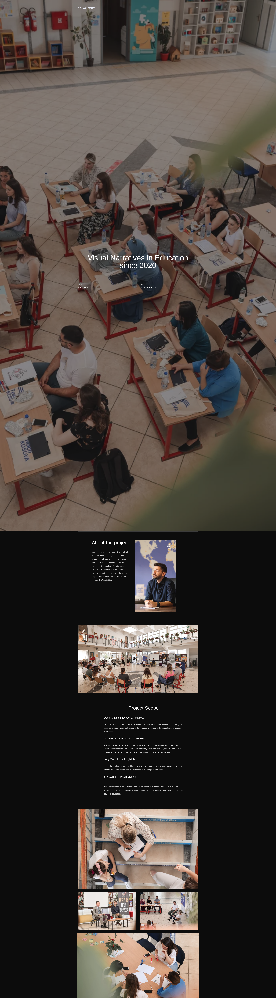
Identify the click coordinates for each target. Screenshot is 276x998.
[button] (138, 658)
